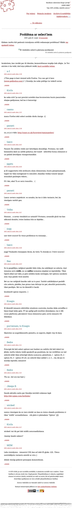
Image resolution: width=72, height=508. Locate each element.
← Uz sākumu (36, 23)
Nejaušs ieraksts (44, 13)
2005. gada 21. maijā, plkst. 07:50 (13, 329)
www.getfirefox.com (13, 81)
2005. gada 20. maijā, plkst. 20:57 (13, 264)
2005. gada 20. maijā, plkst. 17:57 (13, 112)
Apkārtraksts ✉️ (63, 16)
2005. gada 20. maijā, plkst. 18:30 (13, 166)
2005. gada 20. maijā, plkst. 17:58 (13, 128)
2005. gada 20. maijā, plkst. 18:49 (13, 193)
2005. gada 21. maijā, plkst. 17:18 (12, 372)
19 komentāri (43, 38)
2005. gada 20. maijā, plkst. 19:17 (13, 212)
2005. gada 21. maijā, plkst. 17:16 (12, 345)
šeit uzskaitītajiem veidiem (47, 487)
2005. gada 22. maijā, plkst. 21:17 (13, 427)
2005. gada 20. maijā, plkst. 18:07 (13, 144)
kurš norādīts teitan (46, 66)
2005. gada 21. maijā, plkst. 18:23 (13, 389)
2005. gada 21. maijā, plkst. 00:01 (13, 304)
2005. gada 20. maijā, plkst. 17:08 (13, 74)
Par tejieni (30, 13)
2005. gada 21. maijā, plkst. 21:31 (12, 408)
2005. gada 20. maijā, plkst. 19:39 (13, 231)
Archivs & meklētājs (61, 13)
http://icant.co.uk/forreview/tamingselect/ (36, 132)
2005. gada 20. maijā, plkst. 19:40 (13, 247)
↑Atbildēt (6, 85)
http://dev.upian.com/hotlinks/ (17, 396)
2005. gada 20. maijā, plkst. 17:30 (13, 93)
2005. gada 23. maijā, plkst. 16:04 (13, 448)
